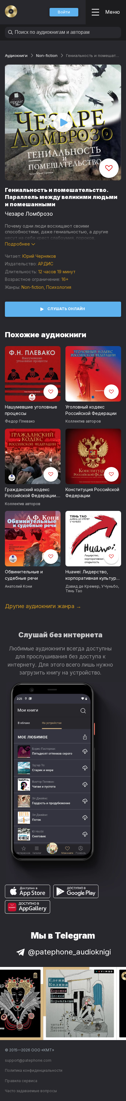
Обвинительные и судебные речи (24, 575)
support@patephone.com (28, 1060)
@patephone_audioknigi (69, 951)
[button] (64, 12)
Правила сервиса (21, 1080)
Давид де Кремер (82, 586)
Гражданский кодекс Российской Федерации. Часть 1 (31, 493)
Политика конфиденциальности (33, 1070)
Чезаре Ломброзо (29, 214)
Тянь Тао (73, 591)
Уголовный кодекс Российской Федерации (91, 410)
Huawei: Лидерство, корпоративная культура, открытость (92, 575)
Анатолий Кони (18, 586)
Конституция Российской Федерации (92, 492)
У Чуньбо (109, 586)
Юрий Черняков (39, 256)
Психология (58, 287)
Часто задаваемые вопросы (31, 1091)
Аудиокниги (16, 55)
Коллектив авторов (83, 421)
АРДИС (45, 263)
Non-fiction (46, 55)
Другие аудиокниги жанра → (43, 606)
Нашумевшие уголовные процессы (31, 410)
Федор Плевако (20, 421)
